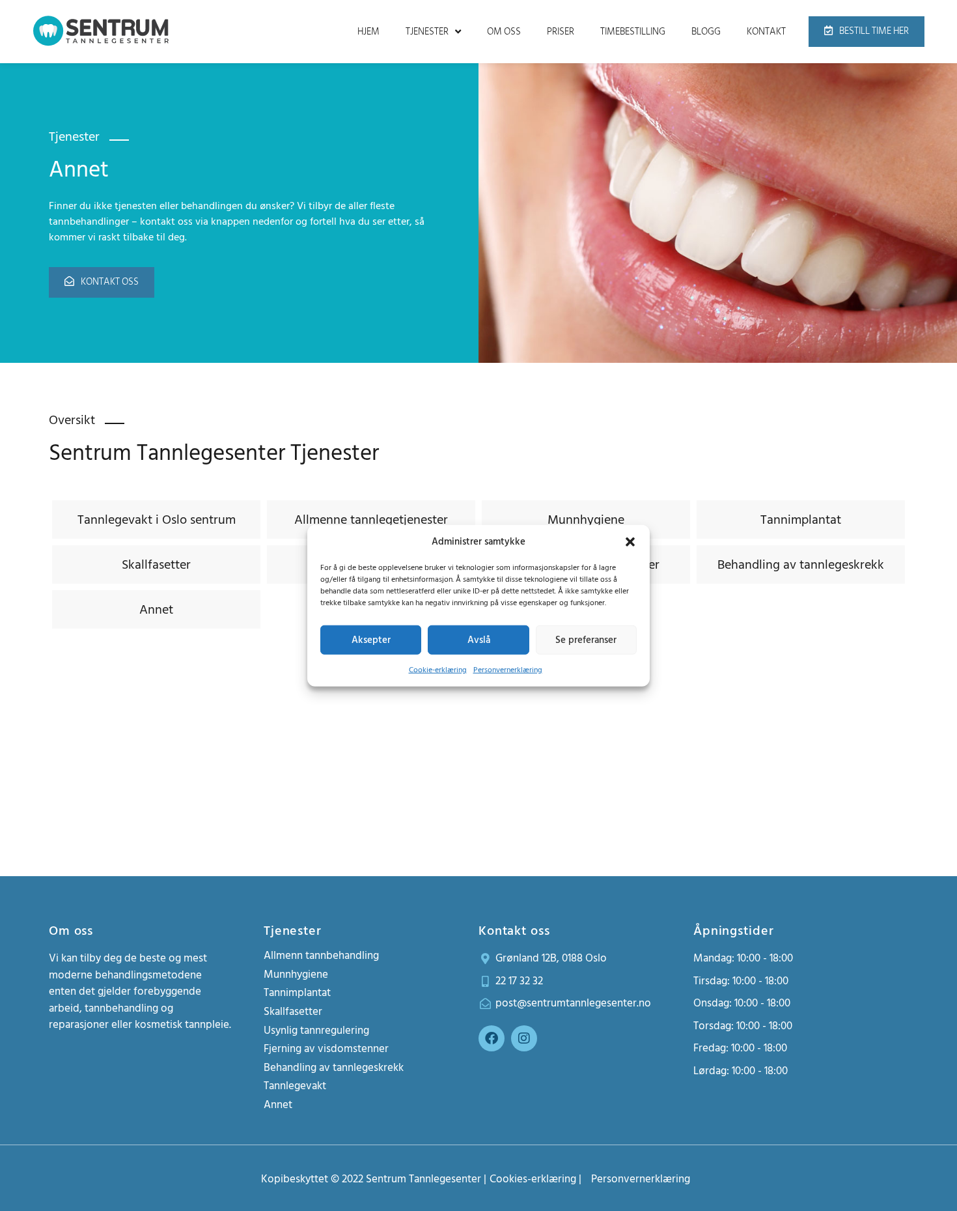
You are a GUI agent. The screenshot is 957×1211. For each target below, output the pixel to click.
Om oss (504, 31)
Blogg (706, 31)
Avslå (478, 639)
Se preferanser (586, 639)
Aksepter (371, 639)
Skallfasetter (156, 564)
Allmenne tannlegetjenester (371, 519)
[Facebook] (491, 1038)
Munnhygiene (586, 519)
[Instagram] (524, 1038)
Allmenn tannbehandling (321, 956)
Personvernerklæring (507, 670)
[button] (630, 542)
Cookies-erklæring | (535, 1179)
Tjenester (427, 31)
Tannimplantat (800, 519)
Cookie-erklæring (438, 670)
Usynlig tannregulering (316, 1030)
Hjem (368, 31)
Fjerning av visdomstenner (326, 1049)
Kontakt (766, 31)
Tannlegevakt (295, 1086)
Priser (560, 31)
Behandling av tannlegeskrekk (800, 564)
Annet (156, 609)
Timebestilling (632, 31)
